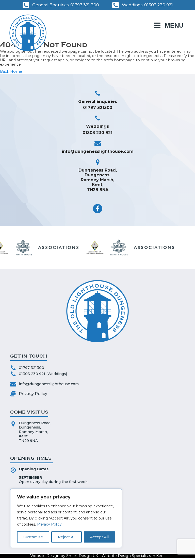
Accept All (99, 537)
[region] (66, 518)
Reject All (66, 537)
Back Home (11, 71)
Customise (33, 537)
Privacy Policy (49, 524)
